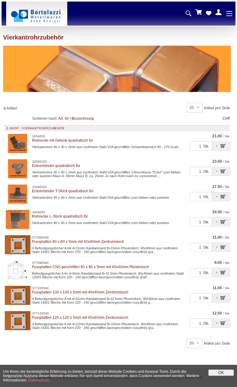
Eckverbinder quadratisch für (56, 166)
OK (221, 372)
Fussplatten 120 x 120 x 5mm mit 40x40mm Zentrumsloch (80, 317)
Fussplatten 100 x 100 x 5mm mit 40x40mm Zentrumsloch (80, 292)
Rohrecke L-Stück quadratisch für (60, 216)
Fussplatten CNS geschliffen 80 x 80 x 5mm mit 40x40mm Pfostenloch (90, 267)
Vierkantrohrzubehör (43, 128)
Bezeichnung (83, 118)
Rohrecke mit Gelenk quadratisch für (62, 140)
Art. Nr (63, 118)
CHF (226, 118)
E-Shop (12, 128)
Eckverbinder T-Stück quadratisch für (63, 191)
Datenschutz (38, 380)
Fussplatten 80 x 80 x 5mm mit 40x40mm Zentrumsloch (78, 241)
